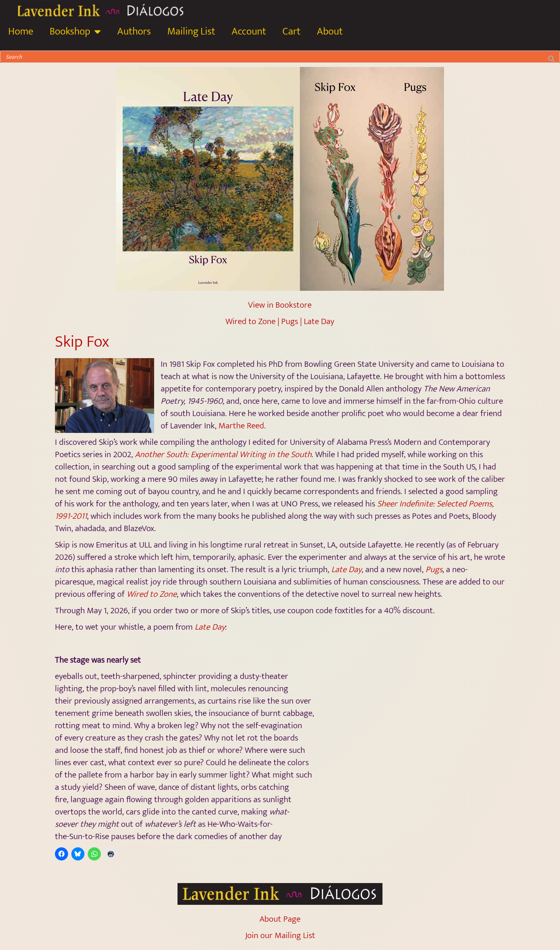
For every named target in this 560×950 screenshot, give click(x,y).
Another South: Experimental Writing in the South (223, 454)
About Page (280, 919)
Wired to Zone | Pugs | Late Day (279, 321)
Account (249, 31)
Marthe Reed (241, 426)
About (330, 31)
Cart (291, 31)
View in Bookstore (280, 305)
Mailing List (191, 31)
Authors (134, 31)
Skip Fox (82, 341)
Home (20, 31)
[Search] (551, 56)
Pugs (434, 569)
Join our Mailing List (280, 935)
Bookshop (70, 31)
